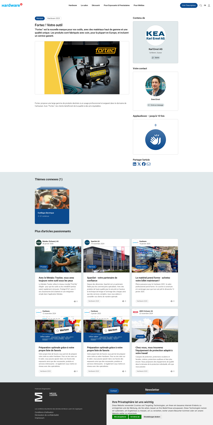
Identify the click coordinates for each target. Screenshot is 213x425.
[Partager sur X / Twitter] (139, 164)
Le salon (84, 5)
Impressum (39, 418)
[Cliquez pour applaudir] (155, 139)
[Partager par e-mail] (148, 164)
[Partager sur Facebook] (144, 164)
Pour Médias (139, 5)
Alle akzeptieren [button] (120, 417)
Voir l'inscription (189, 5)
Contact (113, 391)
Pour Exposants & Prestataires (117, 5)
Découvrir (96, 5)
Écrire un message (157, 105)
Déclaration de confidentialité (47, 415)
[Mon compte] (209, 5)
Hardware (73, 5)
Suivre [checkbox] (157, 57)
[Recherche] (200, 5)
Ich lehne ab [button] (135, 417)
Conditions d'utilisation (44, 412)
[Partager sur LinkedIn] (134, 164)
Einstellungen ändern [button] (152, 417)
